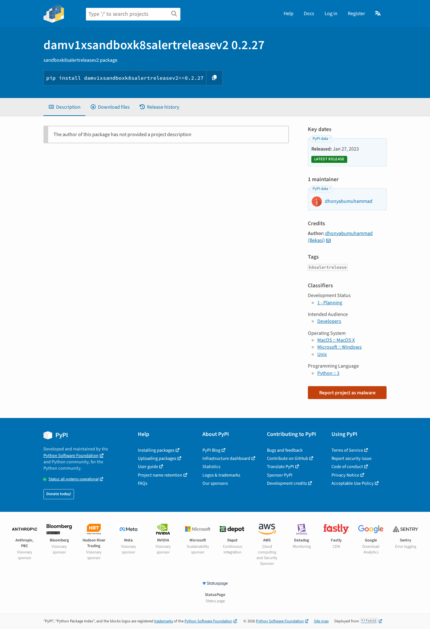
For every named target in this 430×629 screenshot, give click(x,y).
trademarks (163, 621)
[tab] (64, 107)
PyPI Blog (211, 450)
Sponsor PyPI (279, 475)
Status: (73, 479)
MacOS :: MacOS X (336, 340)
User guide (148, 466)
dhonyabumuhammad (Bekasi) (340, 237)
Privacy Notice (345, 475)
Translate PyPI (280, 466)
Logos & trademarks (221, 475)
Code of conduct (347, 466)
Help (288, 13)
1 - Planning (329, 302)
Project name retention (160, 475)
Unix (322, 354)
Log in (331, 13)
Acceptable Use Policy (352, 483)
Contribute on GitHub (287, 458)
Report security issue (351, 458)
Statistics (211, 466)
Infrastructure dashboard (226, 458)
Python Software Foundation (71, 455)
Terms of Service (347, 450)
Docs (309, 13)
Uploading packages (157, 458)
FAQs (142, 483)
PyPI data (320, 138)
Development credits (287, 483)
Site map (321, 621)
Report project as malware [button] (347, 392)
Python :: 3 (328, 373)
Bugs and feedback (285, 450)
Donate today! (58, 494)
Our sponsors (215, 483)
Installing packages (156, 450)
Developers (329, 321)
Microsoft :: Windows (339, 347)
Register (356, 13)
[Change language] (378, 13)
